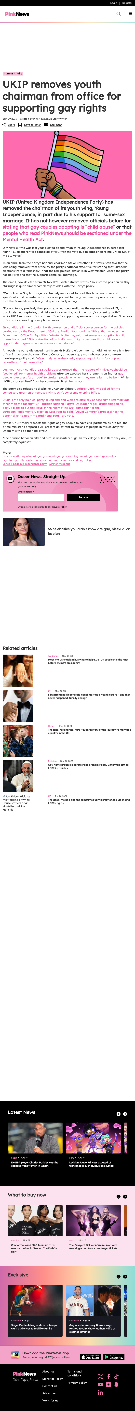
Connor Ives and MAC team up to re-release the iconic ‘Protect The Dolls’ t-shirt (34, 1248)
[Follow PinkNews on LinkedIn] (100, 1393)
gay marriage (51, 456)
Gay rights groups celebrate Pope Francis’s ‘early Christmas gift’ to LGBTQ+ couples (88, 766)
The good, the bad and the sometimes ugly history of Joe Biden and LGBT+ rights (89, 801)
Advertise (48, 1393)
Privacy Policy (59, 506)
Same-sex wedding (72, 460)
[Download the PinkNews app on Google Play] (113, 1357)
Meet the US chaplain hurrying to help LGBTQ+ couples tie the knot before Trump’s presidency (88, 661)
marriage (86, 456)
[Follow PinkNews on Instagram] (108, 1385)
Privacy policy (77, 1382)
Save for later (32, 124)
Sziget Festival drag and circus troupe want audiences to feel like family (34, 1327)
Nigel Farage (10, 460)
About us (48, 1371)
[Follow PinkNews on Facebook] (108, 1377)
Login (113, 2)
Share (11, 124)
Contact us (49, 1386)
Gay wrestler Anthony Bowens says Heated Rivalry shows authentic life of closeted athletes (92, 1328)
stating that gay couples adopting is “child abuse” (59, 227)
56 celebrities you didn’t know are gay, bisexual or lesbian (89, 531)
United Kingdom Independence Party (25, 463)
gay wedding (70, 456)
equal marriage (31, 456)
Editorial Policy (52, 1378)
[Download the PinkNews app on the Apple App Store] (90, 1357)
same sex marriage (46, 460)
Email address (30, 491)
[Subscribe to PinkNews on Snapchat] (116, 1385)
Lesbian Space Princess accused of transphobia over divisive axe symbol (91, 1164)
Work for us (50, 1400)
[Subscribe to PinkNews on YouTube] (100, 1385)
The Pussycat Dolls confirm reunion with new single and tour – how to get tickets (93, 1246)
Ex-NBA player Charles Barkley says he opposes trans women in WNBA (34, 1164)
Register (127, 2)
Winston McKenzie (59, 463)
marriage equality (105, 456)
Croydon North (11, 456)
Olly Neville (26, 460)
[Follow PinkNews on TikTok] (116, 1377)
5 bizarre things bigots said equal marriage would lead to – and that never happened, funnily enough (89, 696)
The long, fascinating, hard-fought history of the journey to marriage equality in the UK (89, 731)
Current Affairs (13, 73)
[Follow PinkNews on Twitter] (100, 1377)
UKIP (88, 460)
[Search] (119, 14)
